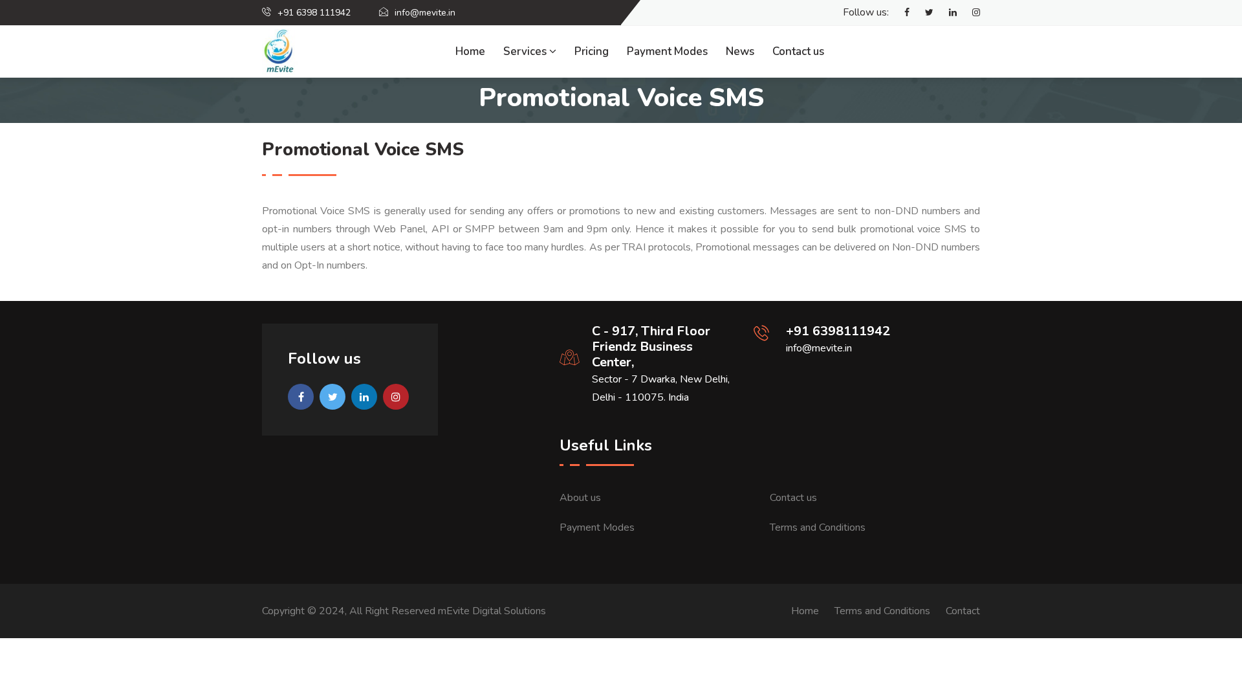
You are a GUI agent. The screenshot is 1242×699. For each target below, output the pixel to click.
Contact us (798, 51)
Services (526, 51)
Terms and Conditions (818, 527)
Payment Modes (667, 51)
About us (580, 498)
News (740, 51)
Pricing (591, 51)
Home (470, 51)
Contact (963, 611)
